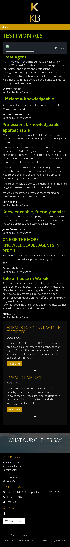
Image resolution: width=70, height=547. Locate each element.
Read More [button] (14, 363)
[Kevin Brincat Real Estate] (35, 12)
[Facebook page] (5, 513)
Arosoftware (61, 540)
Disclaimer (24, 535)
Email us (11, 501)
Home (5, 535)
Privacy (13, 535)
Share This (15, 521)
